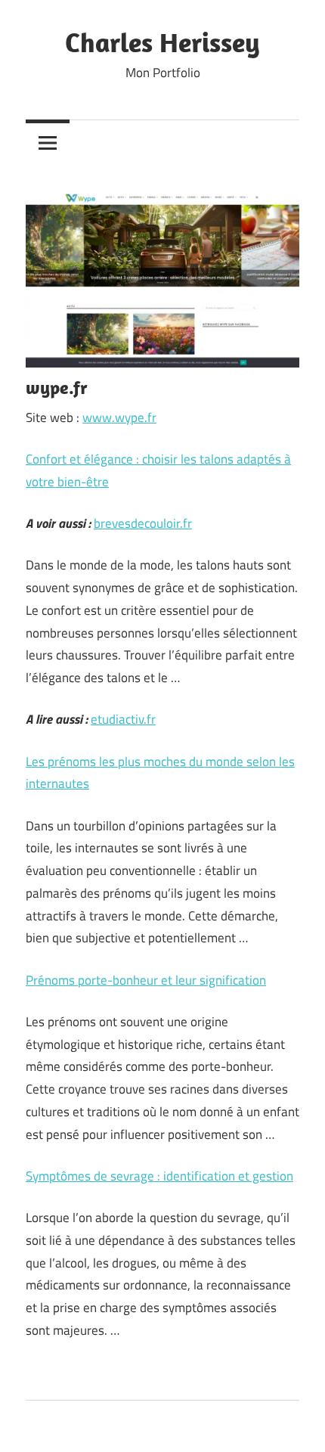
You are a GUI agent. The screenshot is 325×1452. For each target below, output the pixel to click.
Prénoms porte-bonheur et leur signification (146, 980)
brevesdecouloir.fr (143, 523)
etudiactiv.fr (123, 719)
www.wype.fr (119, 417)
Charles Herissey (162, 42)
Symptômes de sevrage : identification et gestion (159, 1176)
